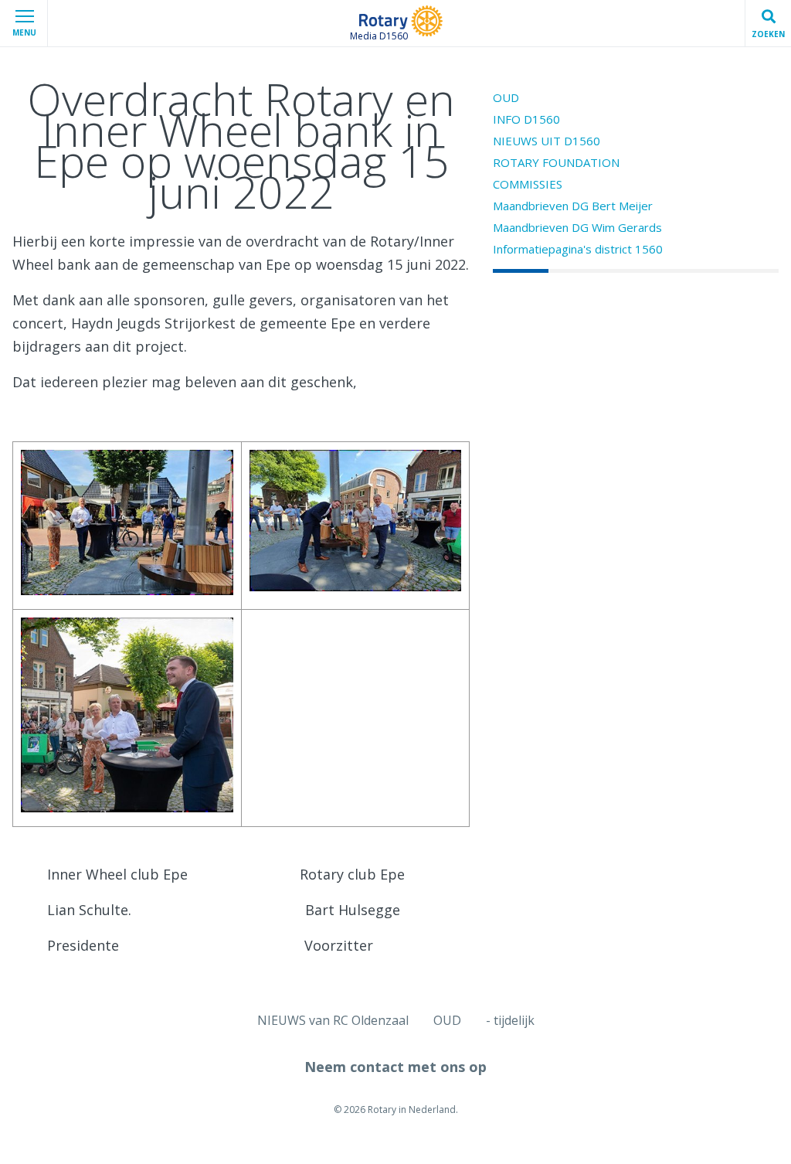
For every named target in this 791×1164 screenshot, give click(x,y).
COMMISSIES (527, 184)
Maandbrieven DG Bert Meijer (573, 205)
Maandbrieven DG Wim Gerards (577, 227)
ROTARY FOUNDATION (556, 162)
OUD (506, 97)
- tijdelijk (510, 1020)
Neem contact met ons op (395, 1066)
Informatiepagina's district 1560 (578, 249)
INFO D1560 (526, 119)
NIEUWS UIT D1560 (546, 140)
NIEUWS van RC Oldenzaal (333, 1020)
